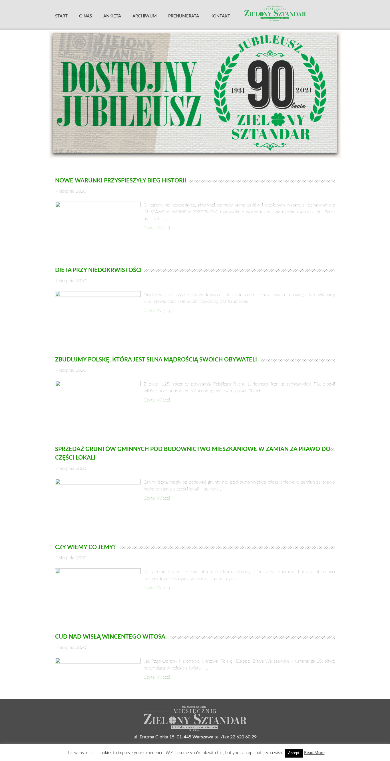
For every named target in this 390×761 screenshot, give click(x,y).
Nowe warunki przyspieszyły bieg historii (120, 181)
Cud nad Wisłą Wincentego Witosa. (111, 637)
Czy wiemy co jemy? (85, 547)
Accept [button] (293, 753)
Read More (314, 753)
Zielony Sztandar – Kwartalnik (289, 16)
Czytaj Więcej (157, 228)
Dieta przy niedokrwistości (98, 270)
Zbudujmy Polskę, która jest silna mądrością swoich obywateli (156, 360)
